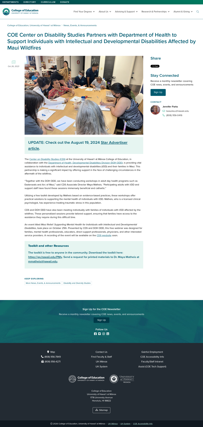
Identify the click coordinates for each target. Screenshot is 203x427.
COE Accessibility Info (152, 356)
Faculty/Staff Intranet (152, 361)
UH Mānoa (101, 361)
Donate (64, 2)
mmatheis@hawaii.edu (42, 261)
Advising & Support (125, 11)
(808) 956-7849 (52, 356)
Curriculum (48, 2)
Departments (10, 2)
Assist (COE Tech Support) (152, 366)
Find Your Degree (83, 11)
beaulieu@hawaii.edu (177, 111)
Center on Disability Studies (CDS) (47, 159)
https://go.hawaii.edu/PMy (45, 257)
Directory (29, 2)
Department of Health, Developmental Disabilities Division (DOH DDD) (85, 162)
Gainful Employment (152, 352)
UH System (101, 366)
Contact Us (101, 352)
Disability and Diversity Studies (77, 283)
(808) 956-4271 (52, 361)
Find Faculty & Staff (101, 356)
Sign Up (158, 92)
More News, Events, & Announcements (43, 283)
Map (52, 352)
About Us (103, 11)
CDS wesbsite (104, 235)
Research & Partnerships (154, 11)
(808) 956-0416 (174, 115)
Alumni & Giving (182, 11)
